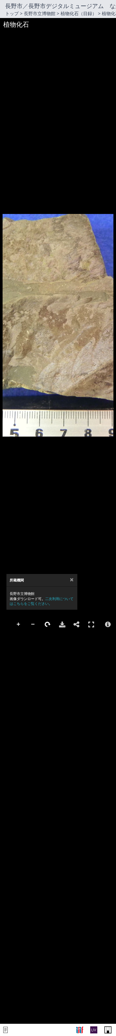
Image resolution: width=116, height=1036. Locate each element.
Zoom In (18, 624)
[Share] (76, 624)
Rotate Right (47, 624)
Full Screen (91, 624)
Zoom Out (33, 624)
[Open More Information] (108, 624)
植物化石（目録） (79, 13)
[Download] (62, 624)
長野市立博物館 (39, 13)
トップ (12, 13)
